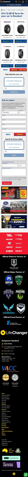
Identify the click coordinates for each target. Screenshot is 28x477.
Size (3, 110)
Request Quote (6, 183)
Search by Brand (5, 398)
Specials (4, 424)
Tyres (3, 393)
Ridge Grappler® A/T (20, 35)
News (3, 433)
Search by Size (5, 397)
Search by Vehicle (6, 395)
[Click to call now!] (16, 1)
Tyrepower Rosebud (15, 5)
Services (4, 409)
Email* (3, 124)
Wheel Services (5, 420)
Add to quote (6, 41)
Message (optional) (6, 168)
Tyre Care (4, 400)
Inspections (4, 415)
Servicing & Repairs (6, 416)
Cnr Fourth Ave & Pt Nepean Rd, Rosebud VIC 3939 (13, 347)
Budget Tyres (5, 443)
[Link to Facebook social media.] (14, 474)
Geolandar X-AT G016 (20, 60)
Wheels (4, 404)
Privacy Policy (5, 179)
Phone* (4, 120)
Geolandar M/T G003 (7, 60)
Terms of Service (14, 179)
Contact (4, 425)
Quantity (21, 110)
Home (3, 10)
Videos (4, 435)
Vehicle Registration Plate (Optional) (8, 162)
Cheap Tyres (4, 445)
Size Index (4, 439)
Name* (4, 115)
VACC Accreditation (7, 431)
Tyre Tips (4, 402)
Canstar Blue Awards (6, 441)
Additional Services (6, 422)
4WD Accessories (6, 411)
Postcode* (4, 129)
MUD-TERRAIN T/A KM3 (7, 35)
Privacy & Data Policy (10, 470)
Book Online (5, 427)
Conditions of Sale (18, 470)
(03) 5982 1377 (8, 351)
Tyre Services (5, 418)
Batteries (4, 413)
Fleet (3, 429)
